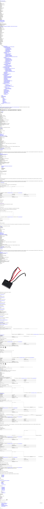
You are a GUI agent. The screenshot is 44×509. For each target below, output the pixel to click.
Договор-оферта (5, 102)
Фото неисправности (2, 328)
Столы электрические (8, 63)
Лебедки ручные (7, 87)
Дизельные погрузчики (8, 58)
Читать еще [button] (1, 153)
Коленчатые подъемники (8, 70)
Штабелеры (2, 504)
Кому (1, 385)
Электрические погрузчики (9, 60)
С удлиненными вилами (8, 48)
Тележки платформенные (8, 65)
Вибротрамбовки (6, 72)
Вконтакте (2, 483)
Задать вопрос (1, 316)
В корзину (1, 232)
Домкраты (5, 89)
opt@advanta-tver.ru (2, 309)
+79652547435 (1, 26)
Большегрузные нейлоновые (7, 77)
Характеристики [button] (2, 154)
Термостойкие (5, 79)
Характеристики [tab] (3, 168)
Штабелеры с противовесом (9, 55)
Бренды (4, 101)
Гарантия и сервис (3, 96)
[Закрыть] (0, 469)
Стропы (5, 93)
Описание (2, 166)
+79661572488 (12, 26)
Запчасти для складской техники (8, 66)
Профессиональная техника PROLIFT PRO (9, 46)
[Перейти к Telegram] (2, 475)
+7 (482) (2, 21)
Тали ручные (7, 84)
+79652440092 (5, 26)
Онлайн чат (3, 481)
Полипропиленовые (6, 82)
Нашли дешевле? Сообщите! (3, 234)
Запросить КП (1, 233)
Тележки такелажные (6, 90)
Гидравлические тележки (7, 47)
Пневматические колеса (7, 81)
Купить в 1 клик (2, 134)
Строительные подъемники (4, 505)
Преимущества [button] (6, 154)
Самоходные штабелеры (8, 54)
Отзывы (2, 111)
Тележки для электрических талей (10, 86)
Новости (4, 98)
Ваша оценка (1, 210)
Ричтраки (5, 57)
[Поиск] (0, 2)
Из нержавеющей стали (8, 51)
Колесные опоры (3, 506)
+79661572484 (15, 26)
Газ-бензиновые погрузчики (9, 59)
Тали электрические (8, 85)
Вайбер (2, 482)
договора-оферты (20, 192)
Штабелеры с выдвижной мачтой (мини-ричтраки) (11, 56)
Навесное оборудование (8, 61)
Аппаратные (5, 75)
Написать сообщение (6, 480)
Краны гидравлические (7, 91)
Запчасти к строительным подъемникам (10, 71)
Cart (3, 492)
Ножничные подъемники (8, 69)
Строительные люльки (6, 67)
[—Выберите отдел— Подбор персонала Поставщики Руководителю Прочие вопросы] (2, 428)
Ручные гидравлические (8, 53)
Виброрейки (5, 73)
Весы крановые (6, 92)
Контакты (2, 103)
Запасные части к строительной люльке (10, 68)
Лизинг (4, 100)
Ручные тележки (6, 64)
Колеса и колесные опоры (6, 74)
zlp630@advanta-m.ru (2, 303)
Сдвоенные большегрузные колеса (8, 80)
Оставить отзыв (2, 203)
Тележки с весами (8, 50)
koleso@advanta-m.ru (2, 300)
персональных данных (10, 192)
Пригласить (1, 149)
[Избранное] (1, 491)
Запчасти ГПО (6, 94)
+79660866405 (8, 26)
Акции (2, 95)
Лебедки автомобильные (8, 88)
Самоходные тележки (6, 52)
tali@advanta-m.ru (2, 306)
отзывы (1, 226)
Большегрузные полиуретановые (8, 76)
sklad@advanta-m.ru (2, 297)
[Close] (0, 170)
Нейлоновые (5, 78)
